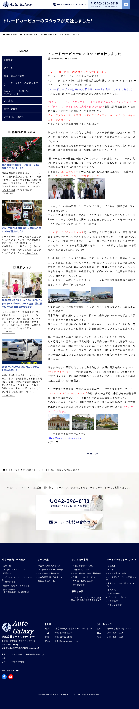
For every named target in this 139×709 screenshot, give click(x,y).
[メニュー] (134, 4)
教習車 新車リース (46, 581)
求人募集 (112, 590)
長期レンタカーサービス (84, 577)
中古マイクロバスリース (49, 566)
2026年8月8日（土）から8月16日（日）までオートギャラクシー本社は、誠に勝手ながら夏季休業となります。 (22, 303)
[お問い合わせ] (126, 4)
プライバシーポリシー (118, 597)
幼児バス (7, 573)
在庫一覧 (7, 566)
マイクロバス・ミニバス (14, 570)
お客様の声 (113, 601)
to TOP (94, 453)
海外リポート (73, 59)
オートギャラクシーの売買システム (121, 578)
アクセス (112, 570)
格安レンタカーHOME (83, 566)
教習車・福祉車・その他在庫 (16, 586)
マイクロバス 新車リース (49, 573)
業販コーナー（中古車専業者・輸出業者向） (16, 591)
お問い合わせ (114, 593)
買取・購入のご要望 (117, 573)
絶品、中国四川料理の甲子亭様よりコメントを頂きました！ (21, 229)
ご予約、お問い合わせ (83, 581)
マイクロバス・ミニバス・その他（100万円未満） (17, 579)
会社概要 (112, 566)
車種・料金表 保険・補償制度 (87, 573)
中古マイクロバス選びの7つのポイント (121, 584)
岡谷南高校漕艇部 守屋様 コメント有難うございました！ (22, 166)
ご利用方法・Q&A (81, 570)
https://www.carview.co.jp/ (64, 438)
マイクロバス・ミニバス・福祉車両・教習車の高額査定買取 (86, 599)
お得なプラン (79, 585)
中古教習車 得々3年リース (50, 577)
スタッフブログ (115, 605)
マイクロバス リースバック (50, 570)
